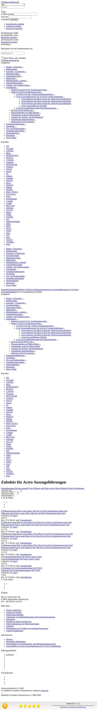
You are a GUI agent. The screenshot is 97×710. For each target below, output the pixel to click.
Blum (8, 153)
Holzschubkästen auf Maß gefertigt (25, 113)
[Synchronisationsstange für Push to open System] (21, 557)
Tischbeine (10, 126)
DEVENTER (11, 165)
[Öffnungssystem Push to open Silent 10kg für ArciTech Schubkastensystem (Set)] (34, 511)
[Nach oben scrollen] (2, 693)
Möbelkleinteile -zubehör (16, 81)
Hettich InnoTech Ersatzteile (22, 122)
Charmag (9, 162)
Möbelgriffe (11, 78)
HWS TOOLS (12, 192)
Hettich (9, 187)
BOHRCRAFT (12, 155)
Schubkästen (11, 87)
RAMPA (9, 217)
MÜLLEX (10, 206)
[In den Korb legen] (2, 56)
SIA (7, 219)
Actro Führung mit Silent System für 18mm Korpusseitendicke (46, 101)
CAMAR (10, 160)
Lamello (9, 201)
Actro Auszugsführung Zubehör (34, 106)
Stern (8, 238)
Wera (8, 244)
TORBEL (10, 242)
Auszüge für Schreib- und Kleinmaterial (27, 117)
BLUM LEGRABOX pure (22, 110)
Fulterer (9, 176)
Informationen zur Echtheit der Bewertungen (73, 707)
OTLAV (9, 210)
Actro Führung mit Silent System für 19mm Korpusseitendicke (46, 103)
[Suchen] (2, 10)
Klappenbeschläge (13, 76)
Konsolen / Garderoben (15, 71)
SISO (8, 226)
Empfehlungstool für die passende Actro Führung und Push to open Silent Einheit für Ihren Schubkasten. (42, 488)
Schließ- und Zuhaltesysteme (17, 85)
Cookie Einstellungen (14, 631)
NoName (9, 208)
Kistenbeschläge (12, 74)
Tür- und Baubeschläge (15, 129)
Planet (8, 212)
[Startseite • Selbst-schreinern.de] (10, 2)
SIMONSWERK (13, 222)
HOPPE (9, 190)
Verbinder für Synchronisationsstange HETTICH (20, 570)
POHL (8, 215)
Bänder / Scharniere (14, 67)
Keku (8, 196)
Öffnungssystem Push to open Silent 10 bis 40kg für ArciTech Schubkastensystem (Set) (36, 536)
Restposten (10, 135)
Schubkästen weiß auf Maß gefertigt (25, 115)
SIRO (8, 224)
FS (7, 174)
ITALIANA (11, 194)
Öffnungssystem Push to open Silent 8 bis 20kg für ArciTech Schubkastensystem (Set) (35, 525)
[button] (23, 67)
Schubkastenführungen (15, 124)
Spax (8, 233)
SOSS (8, 231)
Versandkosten (26, 520)
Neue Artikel (11, 138)
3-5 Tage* (14, 516)
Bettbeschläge (11, 69)
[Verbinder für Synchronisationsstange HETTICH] (21, 568)
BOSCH (9, 158)
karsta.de (44, 690)
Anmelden (14, 20)
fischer (8, 171)
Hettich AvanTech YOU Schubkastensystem (28, 90)
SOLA (8, 228)
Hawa (8, 183)
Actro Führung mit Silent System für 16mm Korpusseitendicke (46, 99)
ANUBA (10, 151)
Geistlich (9, 178)
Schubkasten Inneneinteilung (22, 119)
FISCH (9, 169)
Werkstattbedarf (12, 133)
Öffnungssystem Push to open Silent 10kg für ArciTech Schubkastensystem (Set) (33, 513)
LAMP (9, 203)
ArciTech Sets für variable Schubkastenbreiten (34, 94)
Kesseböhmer (11, 199)
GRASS (9, 180)
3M (7, 146)
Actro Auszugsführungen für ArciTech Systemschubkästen (39, 97)
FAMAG (9, 167)
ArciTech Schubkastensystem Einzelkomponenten (36, 108)
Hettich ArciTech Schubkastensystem (26, 92)
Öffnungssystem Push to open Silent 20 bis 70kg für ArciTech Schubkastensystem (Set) (36, 547)
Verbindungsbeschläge (15, 131)
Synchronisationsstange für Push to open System (20, 559)
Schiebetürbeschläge (14, 83)
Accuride (9, 149)
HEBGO (9, 185)
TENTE (9, 240)
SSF (7, 235)
